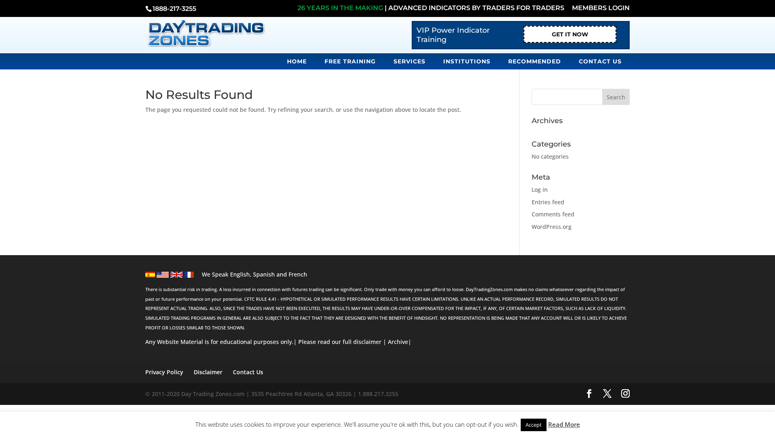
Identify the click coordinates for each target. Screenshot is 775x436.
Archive (398, 342)
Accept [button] (534, 424)
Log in (540, 189)
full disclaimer (361, 342)
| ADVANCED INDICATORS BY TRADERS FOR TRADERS (430, 8)
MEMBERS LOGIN (601, 8)
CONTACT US (600, 61)
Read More (564, 424)
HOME (297, 61)
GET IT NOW (570, 34)
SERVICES (409, 61)
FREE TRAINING (350, 61)
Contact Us (248, 372)
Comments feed (553, 214)
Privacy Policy (164, 372)
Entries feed (548, 202)
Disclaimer (208, 372)
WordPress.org (552, 227)
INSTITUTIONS (466, 61)
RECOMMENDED (534, 61)
